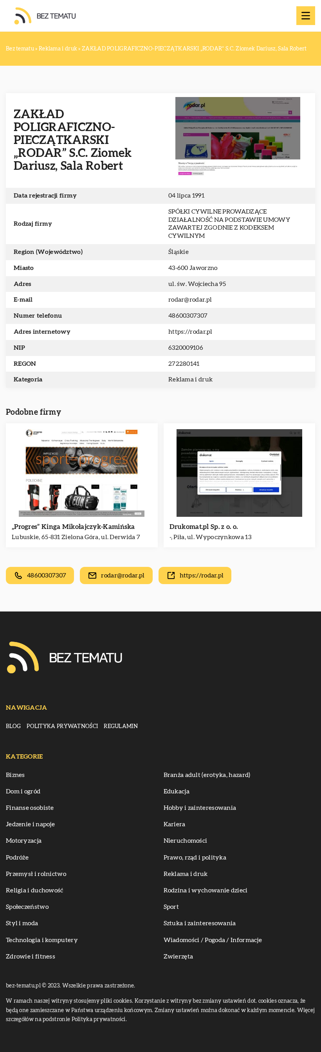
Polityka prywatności (62, 726)
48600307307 (187, 316)
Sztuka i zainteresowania (200, 923)
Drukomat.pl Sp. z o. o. (204, 526)
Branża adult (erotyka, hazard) (207, 775)
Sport (171, 907)
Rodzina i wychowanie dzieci (206, 890)
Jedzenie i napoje (30, 824)
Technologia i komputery (42, 940)
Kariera (175, 824)
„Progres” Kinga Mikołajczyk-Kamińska (73, 526)
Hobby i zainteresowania (200, 808)
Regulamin (121, 726)
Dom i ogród (23, 791)
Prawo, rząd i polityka (195, 857)
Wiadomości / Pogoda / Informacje (213, 940)
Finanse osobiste (30, 808)
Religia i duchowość (34, 890)
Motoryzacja (23, 841)
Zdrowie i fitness (30, 956)
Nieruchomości (185, 841)
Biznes (15, 775)
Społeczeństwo (27, 907)
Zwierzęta (178, 956)
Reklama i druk (190, 379)
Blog (13, 726)
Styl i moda (22, 923)
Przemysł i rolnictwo (36, 874)
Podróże (17, 857)
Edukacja (176, 791)
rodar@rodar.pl (190, 300)
